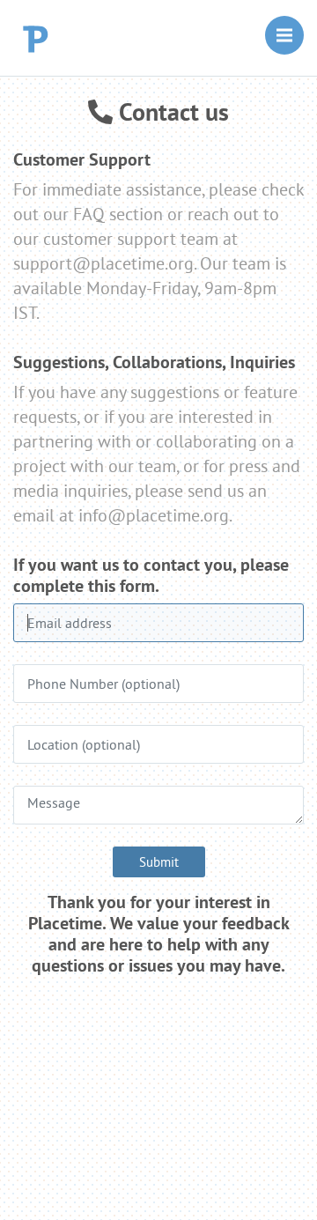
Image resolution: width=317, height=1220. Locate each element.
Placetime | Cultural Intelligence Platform (47, 38)
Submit (159, 862)
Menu (284, 35)
